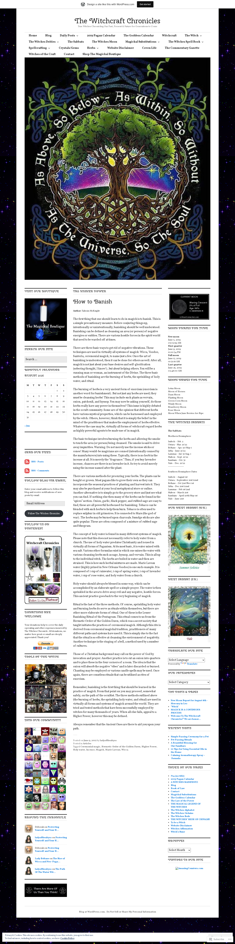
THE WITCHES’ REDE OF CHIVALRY (190, 819)
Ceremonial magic (90, 746)
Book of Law (178, 788)
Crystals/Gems (69, 48)
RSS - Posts (37, 461)
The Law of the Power (182, 800)
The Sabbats (76, 42)
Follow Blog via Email (45, 480)
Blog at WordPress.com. (92, 911)
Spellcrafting (38, 48)
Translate (192, 664)
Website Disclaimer (120, 48)
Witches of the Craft (42, 54)
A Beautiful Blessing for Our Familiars (184, 744)
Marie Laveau (112, 749)
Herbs (91, 48)
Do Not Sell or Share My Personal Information (131, 911)
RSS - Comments (40, 470)
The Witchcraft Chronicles (117, 20)
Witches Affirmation (182, 828)
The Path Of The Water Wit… (50, 871)
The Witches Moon (104, 42)
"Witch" (175, 706)
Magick (100, 749)
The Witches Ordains (182, 813)
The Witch (192, 36)
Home (33, 36)
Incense (90, 749)
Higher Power (149, 746)
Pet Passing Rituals (181, 739)
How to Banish (92, 301)
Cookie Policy (67, 938)
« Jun (27, 426)
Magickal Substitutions (140, 42)
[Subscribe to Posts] (27, 461)
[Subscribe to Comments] (27, 470)
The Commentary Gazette (182, 48)
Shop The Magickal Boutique (102, 54)
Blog (48, 36)
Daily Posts (67, 36)
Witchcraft (169, 36)
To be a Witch (178, 822)
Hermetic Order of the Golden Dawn (121, 746)
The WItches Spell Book (184, 42)
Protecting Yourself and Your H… (47, 829)
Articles (87, 743)
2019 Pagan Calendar (101, 36)
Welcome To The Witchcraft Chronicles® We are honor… (186, 718)
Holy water (79, 749)
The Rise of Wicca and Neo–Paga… (50, 860)
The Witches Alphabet (182, 810)
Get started (145, 4)
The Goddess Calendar (139, 36)
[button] (35, 674)
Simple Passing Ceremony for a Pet (190, 736)
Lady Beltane (42, 858)
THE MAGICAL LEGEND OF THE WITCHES (186, 805)
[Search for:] (46, 359)
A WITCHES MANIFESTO (184, 782)
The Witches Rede (180, 816)
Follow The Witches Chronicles (44, 513)
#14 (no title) (177, 776)
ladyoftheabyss (108, 740)
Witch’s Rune (178, 831)
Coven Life (149, 48)
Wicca (124, 749)
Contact (69, 54)
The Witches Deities (42, 42)
